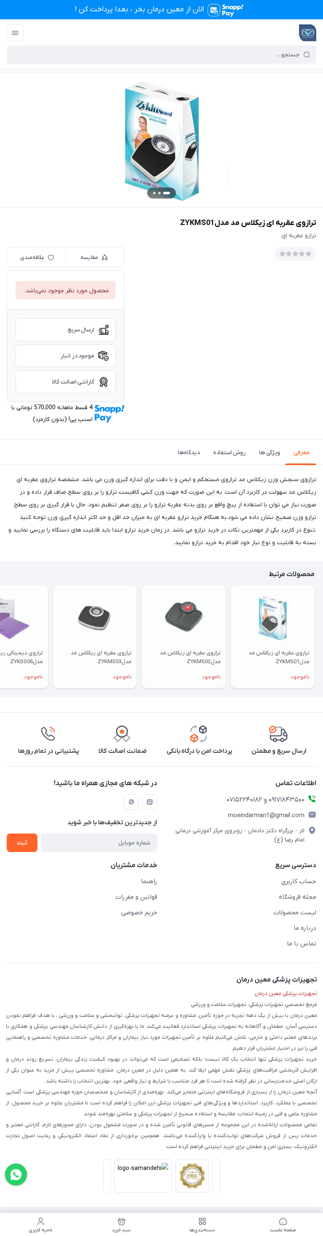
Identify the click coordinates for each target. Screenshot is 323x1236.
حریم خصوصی (139, 912)
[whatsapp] (131, 802)
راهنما (149, 881)
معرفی (302, 453)
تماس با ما (301, 944)
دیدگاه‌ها (189, 453)
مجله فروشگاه (297, 897)
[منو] (15, 32)
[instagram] (149, 802)
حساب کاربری (298, 881)
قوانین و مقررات (136, 897)
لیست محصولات (294, 912)
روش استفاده (229, 453)
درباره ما (305, 928)
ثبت (22, 843)
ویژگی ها (269, 453)
